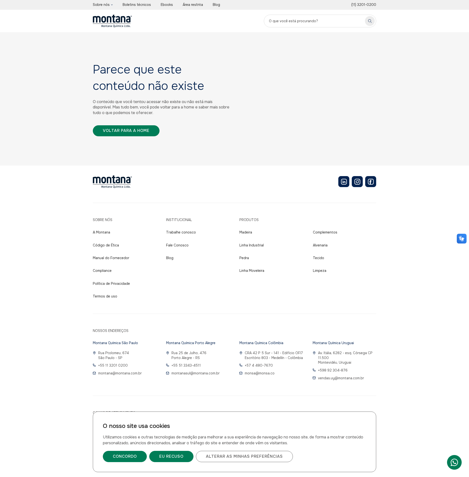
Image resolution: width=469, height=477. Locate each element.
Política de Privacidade (111, 283)
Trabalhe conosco (181, 232)
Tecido (318, 258)
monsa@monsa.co (260, 373)
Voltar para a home (126, 130)
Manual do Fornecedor (111, 258)
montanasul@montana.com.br (195, 373)
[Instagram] (357, 181)
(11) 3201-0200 (363, 4)
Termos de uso (105, 296)
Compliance (102, 270)
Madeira (245, 232)
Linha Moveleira (251, 270)
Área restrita (193, 4)
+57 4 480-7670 (259, 365)
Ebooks (167, 4)
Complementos (325, 232)
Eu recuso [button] (171, 456)
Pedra (244, 258)
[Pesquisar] (370, 21)
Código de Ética (106, 245)
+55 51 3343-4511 (186, 365)
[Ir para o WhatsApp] (454, 462)
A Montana (101, 232)
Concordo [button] (125, 456)
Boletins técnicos (137, 4)
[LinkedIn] (343, 181)
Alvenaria (320, 245)
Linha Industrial (251, 245)
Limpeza (319, 270)
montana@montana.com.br (120, 373)
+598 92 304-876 (333, 370)
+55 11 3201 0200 (113, 365)
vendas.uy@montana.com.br (341, 378)
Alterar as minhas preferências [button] (244, 456)
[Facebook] (370, 181)
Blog (216, 4)
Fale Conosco (177, 245)
